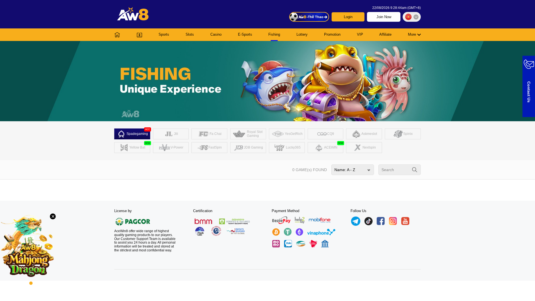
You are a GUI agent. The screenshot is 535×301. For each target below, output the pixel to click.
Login (348, 17)
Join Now (383, 17)
